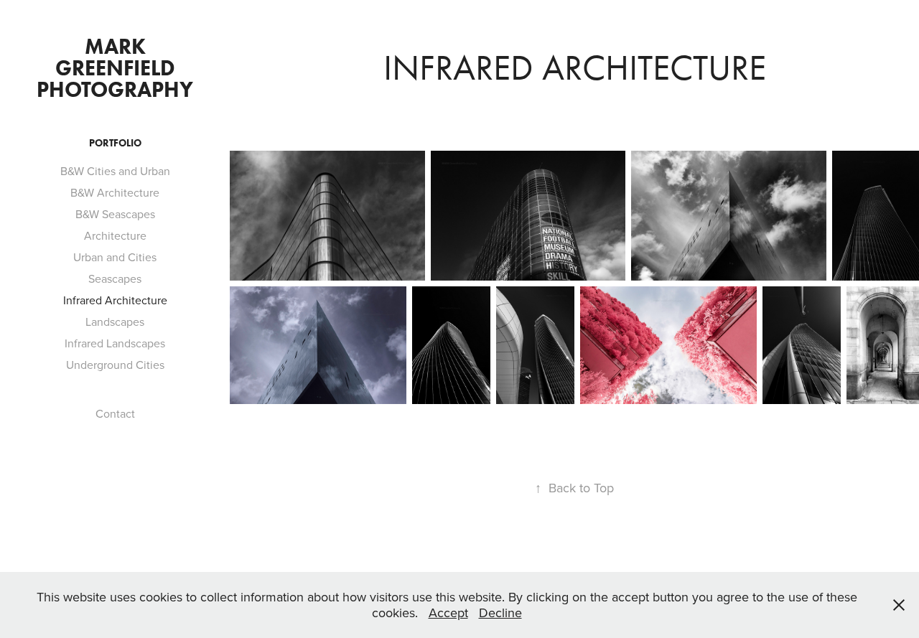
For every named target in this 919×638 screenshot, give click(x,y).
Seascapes (114, 278)
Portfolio (115, 143)
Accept (448, 612)
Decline (500, 612)
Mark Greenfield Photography (115, 68)
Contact (115, 413)
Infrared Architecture (115, 300)
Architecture (115, 235)
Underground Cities (115, 364)
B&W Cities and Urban (115, 171)
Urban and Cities (115, 257)
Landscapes (114, 321)
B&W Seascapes (115, 214)
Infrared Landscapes (115, 343)
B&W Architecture (114, 192)
